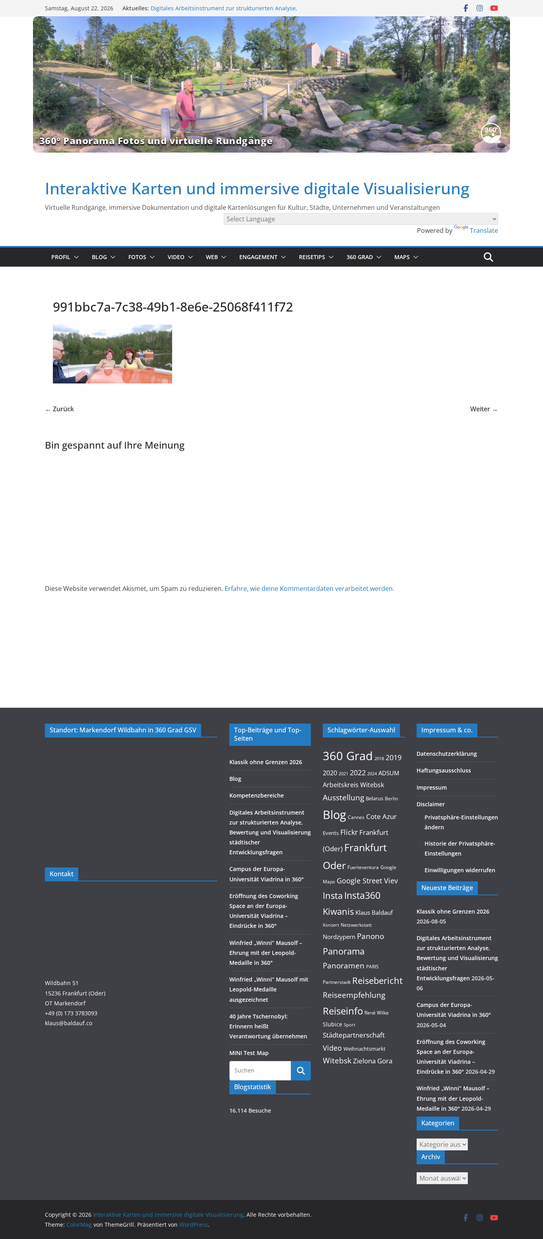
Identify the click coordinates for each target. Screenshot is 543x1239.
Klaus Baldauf (374, 912)
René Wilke (377, 1012)
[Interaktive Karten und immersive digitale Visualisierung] (271, 84)
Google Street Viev (367, 880)
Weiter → (484, 409)
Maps (402, 257)
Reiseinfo (343, 1010)
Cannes (356, 817)
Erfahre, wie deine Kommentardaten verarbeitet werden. (309, 588)
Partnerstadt (337, 982)
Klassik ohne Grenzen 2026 (265, 762)
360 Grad (360, 257)
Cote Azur (381, 816)
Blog (99, 257)
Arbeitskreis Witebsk (353, 784)
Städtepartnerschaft (354, 1035)
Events (331, 832)
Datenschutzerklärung (447, 753)
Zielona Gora (372, 1060)
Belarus (374, 798)
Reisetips (312, 257)
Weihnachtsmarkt (364, 1048)
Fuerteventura (363, 867)
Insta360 (362, 895)
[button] (74, 257)
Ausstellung (343, 797)
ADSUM (388, 773)
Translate (484, 230)
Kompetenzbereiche (256, 795)
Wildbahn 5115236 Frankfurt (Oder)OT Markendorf (75, 993)
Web (212, 257)
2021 (343, 773)
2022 (358, 772)
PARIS (372, 966)
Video (176, 257)
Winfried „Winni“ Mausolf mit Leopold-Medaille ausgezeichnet (268, 989)
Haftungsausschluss (444, 770)
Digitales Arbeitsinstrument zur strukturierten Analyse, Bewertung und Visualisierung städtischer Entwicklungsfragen (270, 832)
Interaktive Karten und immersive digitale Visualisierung (257, 188)
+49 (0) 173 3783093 (71, 1013)
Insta (333, 895)
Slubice (332, 1024)
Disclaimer (431, 804)
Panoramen (344, 965)
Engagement (258, 257)
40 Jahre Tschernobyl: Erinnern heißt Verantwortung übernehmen (268, 1026)
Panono (370, 936)
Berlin (391, 798)
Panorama (344, 951)
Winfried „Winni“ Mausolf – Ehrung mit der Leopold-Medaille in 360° (265, 952)
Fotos (137, 257)
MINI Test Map (249, 1053)
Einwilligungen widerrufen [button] (460, 870)
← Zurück (59, 409)
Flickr (349, 832)
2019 (393, 757)
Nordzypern (339, 937)
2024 (372, 773)
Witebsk (337, 1060)
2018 (379, 758)
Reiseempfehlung (354, 995)
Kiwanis (338, 911)
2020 (330, 773)
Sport (349, 1025)
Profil (60, 257)
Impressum (432, 787)
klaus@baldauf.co (68, 1023)
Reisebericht (377, 980)
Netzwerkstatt (356, 925)
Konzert (331, 925)
